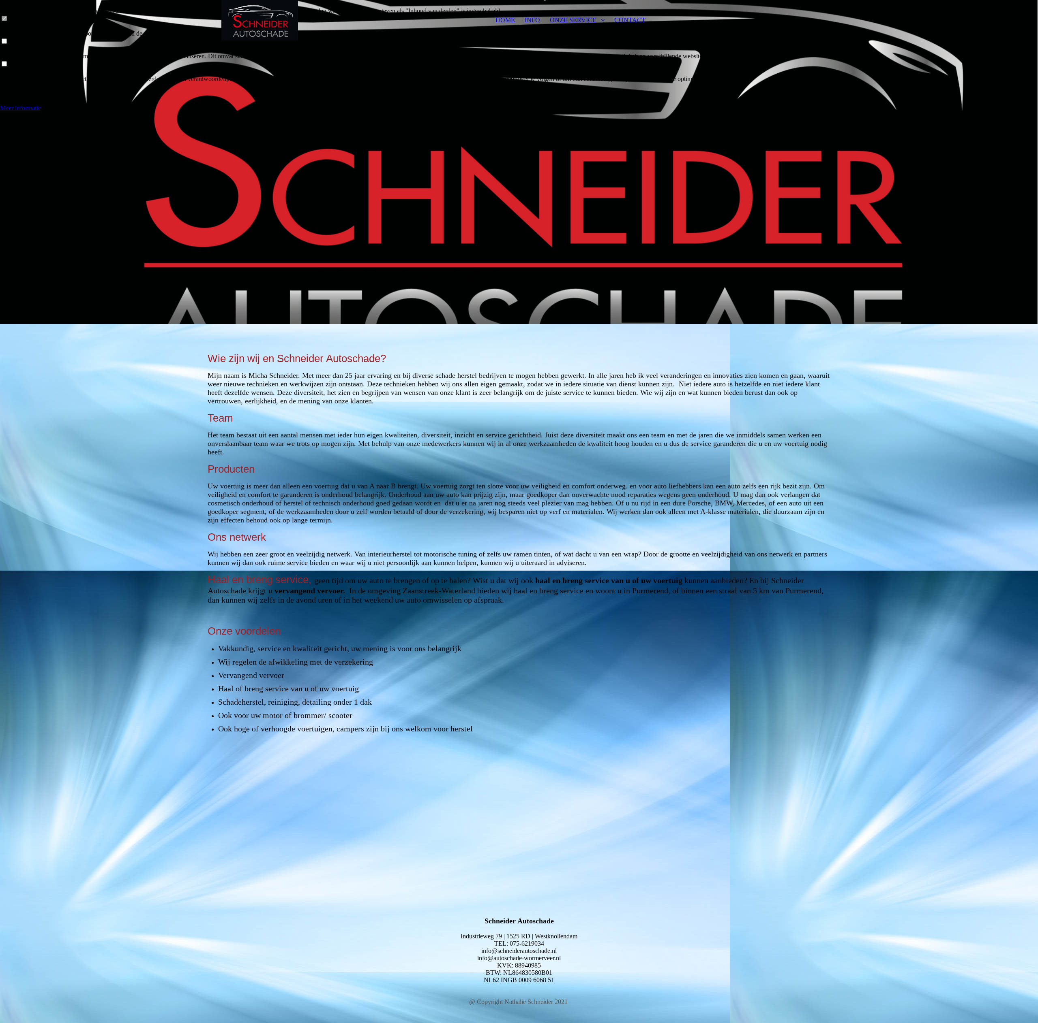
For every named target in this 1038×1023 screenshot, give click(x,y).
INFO (532, 20)
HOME (505, 20)
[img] (258, 20)
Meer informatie (20, 107)
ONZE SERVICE (574, 20)
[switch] (4, 41)
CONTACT (630, 20)
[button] (356, 86)
